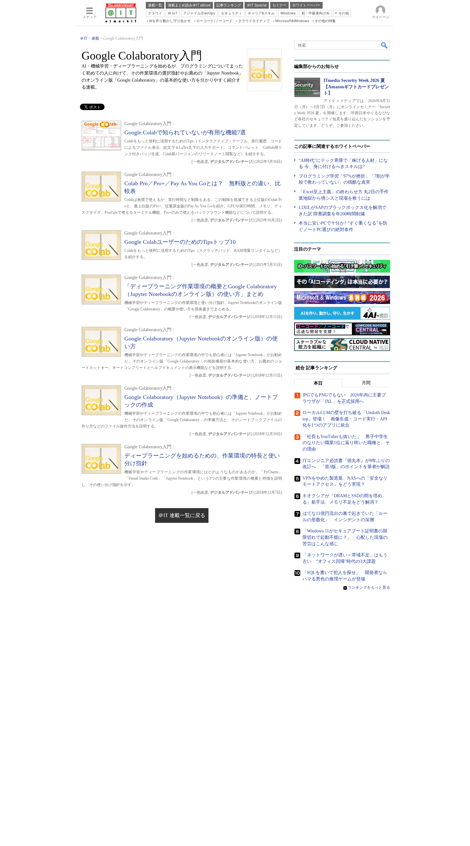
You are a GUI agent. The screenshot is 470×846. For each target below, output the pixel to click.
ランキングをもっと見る (369, 587)
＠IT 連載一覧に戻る (181, 515)
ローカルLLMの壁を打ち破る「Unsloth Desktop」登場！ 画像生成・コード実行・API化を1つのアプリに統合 (346, 418)
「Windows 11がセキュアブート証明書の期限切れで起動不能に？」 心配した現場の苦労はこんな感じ (345, 537)
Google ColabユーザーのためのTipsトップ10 (180, 242)
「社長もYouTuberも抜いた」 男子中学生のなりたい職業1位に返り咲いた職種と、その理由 (346, 442)
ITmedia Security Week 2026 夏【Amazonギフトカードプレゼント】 (356, 86)
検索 (384, 45)
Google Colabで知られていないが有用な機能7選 (185, 132)
